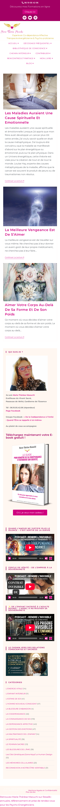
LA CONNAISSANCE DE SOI (18, 719)
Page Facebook (13, 411)
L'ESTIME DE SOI (13, 699)
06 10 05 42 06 (31, 2)
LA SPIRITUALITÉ (13, 739)
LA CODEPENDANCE (15, 714)
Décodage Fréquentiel (37, 43)
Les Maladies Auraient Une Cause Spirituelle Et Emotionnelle (29, 117)
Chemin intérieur (19, 53)
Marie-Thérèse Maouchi (24, 395)
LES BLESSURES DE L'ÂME (18, 749)
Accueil (13, 43)
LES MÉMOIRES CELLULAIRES (19, 763)
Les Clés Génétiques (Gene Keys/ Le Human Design (29, 754)
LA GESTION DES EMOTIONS (19, 729)
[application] (30, 547)
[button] (30, 512)
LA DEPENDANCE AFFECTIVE (19, 724)
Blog (29, 63)
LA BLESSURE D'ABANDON (18, 709)
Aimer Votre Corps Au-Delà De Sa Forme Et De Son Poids (29, 309)
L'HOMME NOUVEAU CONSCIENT (21, 704)
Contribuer (42, 53)
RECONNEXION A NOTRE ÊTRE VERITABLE (25, 768)
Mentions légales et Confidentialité (42, 790)
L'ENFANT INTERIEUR (16, 693)
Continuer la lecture (14, 181)
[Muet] (46, 558)
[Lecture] (9, 558)
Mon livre (46, 58)
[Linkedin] (35, 18)
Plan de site (30, 792)
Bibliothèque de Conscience (29, 48)
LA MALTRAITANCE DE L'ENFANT (21, 734)
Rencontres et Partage (20, 58)
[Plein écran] (50, 558)
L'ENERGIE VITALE (14, 688)
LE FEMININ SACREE (15, 744)
